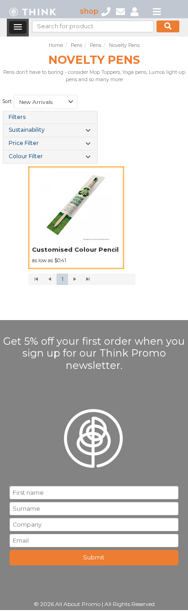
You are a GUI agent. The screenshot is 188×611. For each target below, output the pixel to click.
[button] (17, 27)
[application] (82, 279)
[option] (76, 217)
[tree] (50, 137)
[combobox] (46, 102)
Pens (76, 45)
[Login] (134, 11)
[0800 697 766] (106, 11)
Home (56, 45)
